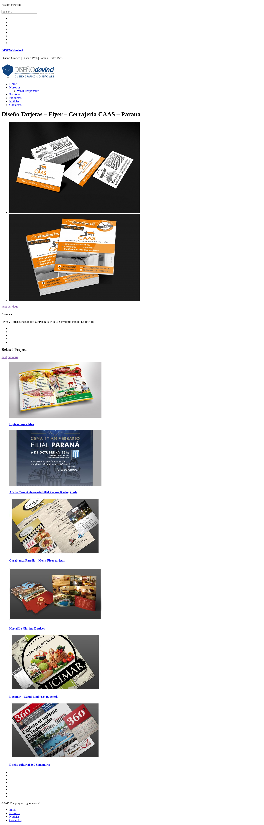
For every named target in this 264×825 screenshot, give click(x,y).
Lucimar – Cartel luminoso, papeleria (33, 696)
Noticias (14, 101)
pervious (13, 306)
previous (13, 357)
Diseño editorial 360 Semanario (29, 764)
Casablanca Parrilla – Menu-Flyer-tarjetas (37, 560)
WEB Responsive (28, 91)
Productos (15, 97)
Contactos (15, 104)
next (4, 306)
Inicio (12, 809)
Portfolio (14, 94)
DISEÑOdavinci (12, 50)
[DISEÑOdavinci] (28, 77)
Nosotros (14, 87)
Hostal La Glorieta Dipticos (27, 628)
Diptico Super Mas (21, 424)
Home (13, 84)
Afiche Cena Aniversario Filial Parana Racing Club (43, 492)
